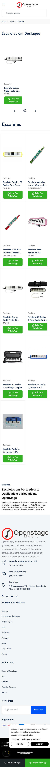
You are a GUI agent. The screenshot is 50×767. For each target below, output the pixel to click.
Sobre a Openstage (9, 671)
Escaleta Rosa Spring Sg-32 (34, 251)
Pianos (4, 654)
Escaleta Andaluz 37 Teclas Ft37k (11, 451)
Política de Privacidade (31, 739)
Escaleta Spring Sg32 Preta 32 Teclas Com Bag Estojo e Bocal (12, 89)
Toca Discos (6, 648)
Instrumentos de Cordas (11, 616)
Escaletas (21, 21)
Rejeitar (20, 743)
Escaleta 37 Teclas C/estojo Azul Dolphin (36, 386)
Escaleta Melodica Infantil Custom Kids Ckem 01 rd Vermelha (12, 251)
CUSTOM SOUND (34, 188)
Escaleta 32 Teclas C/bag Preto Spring (37, 319)
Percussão (5, 638)
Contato (5, 681)
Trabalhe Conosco (9, 687)
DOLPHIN (6, 188)
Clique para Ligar (13, 762)
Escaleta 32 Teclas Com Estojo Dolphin (12, 386)
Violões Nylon (7, 621)
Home (4, 21)
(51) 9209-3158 (16, 575)
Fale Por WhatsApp (14, 100)
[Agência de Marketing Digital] (25, 752)
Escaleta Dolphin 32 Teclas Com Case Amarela (12, 184)
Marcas (4, 692)
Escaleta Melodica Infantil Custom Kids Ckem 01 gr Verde (37, 184)
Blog (3, 676)
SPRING (7, 94)
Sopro (12, 21)
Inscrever (38, 709)
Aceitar (39, 743)
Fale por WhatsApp (38, 762)
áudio (4, 627)
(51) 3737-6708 (16, 565)
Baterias (5, 611)
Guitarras (5, 632)
